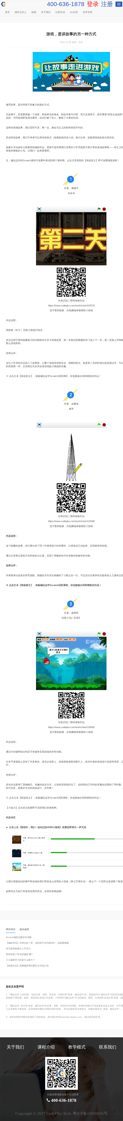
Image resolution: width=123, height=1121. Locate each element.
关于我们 (46, 12)
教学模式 (77, 1047)
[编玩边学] (3, 3)
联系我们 (107, 1047)
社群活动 (60, 12)
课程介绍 (46, 1047)
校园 (33, 12)
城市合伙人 (21, 12)
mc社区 (74, 12)
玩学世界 (87, 12)
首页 (7, 12)
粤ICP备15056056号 (90, 1113)
